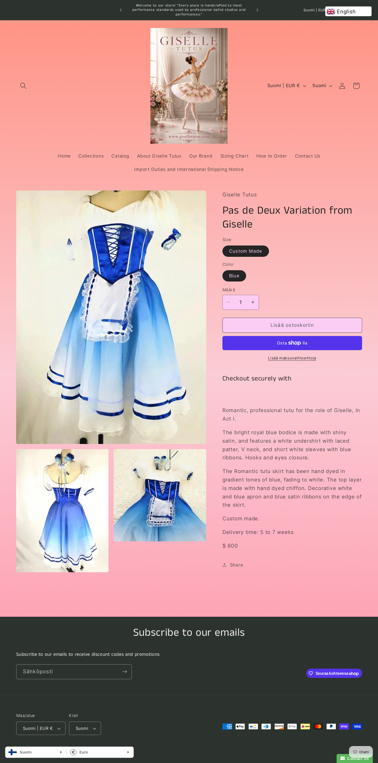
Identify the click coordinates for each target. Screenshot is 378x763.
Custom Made (245, 250)
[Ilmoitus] (257, 10)
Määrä (228, 289)
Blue (234, 275)
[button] (23, 86)
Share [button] (236, 564)
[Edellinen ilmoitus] (120, 10)
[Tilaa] (125, 671)
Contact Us (357, 758)
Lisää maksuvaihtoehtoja (292, 357)
